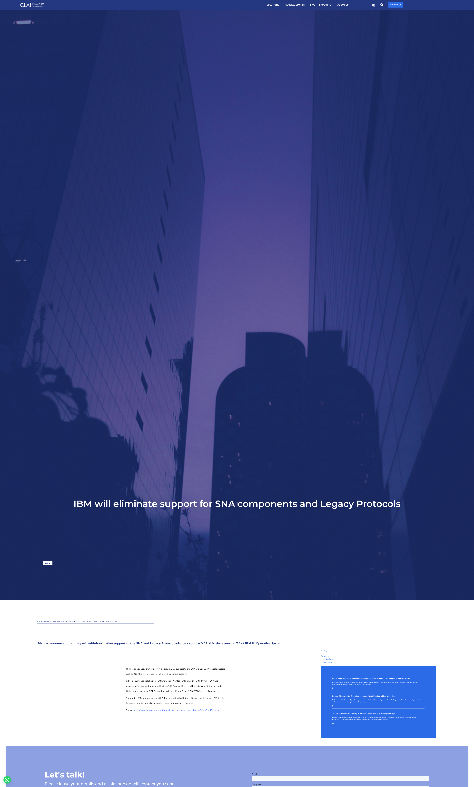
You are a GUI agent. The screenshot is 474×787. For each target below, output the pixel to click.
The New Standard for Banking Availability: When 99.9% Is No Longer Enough (363, 714)
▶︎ (333, 688)
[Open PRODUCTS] (333, 4)
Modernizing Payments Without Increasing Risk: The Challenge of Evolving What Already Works (371, 678)
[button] (382, 5)
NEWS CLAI (326, 662)
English (324, 656)
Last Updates (327, 659)
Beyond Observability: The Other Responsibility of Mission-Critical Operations (363, 696)
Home (39, 622)
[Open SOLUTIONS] (281, 4)
